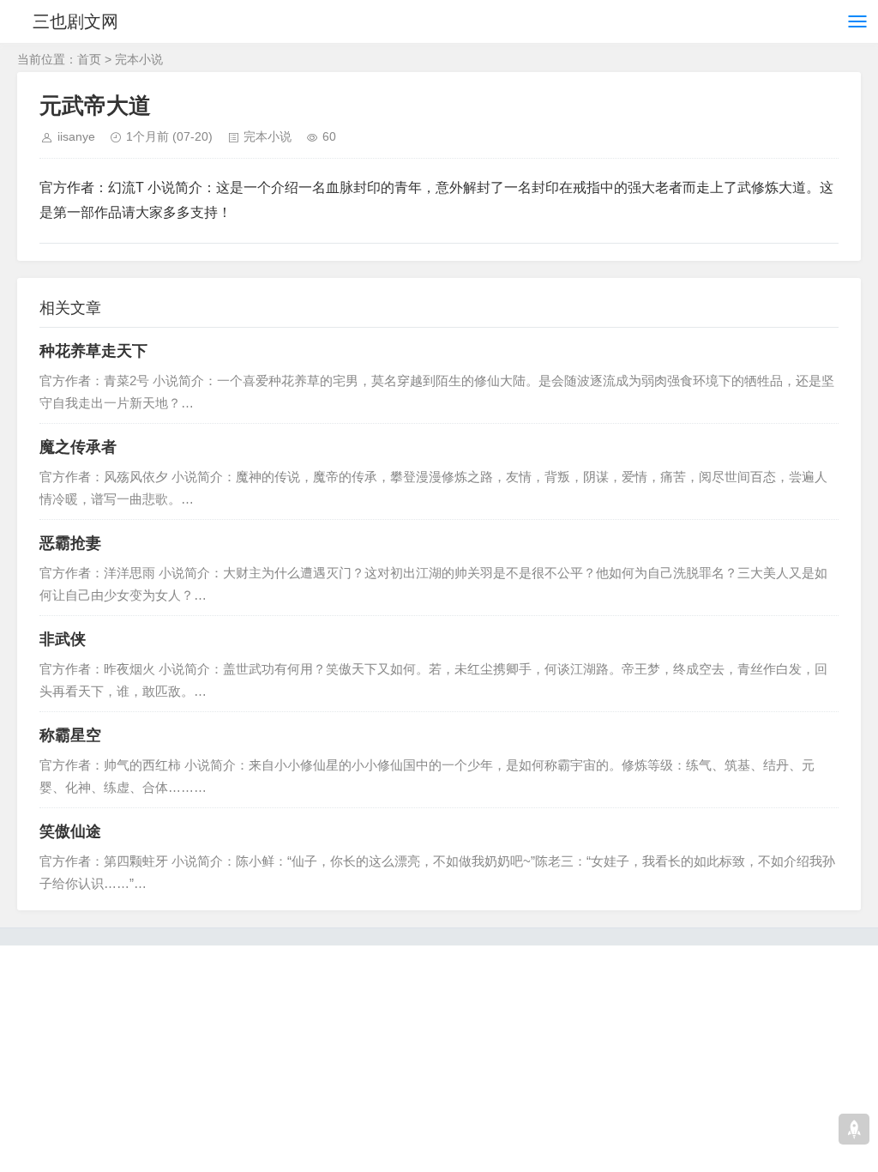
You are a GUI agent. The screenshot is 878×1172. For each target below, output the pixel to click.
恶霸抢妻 (70, 543)
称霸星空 (70, 735)
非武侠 (62, 639)
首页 (89, 59)
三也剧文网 (75, 21)
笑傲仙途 (70, 831)
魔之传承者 (78, 447)
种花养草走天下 (93, 350)
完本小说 (139, 59)
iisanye (76, 136)
